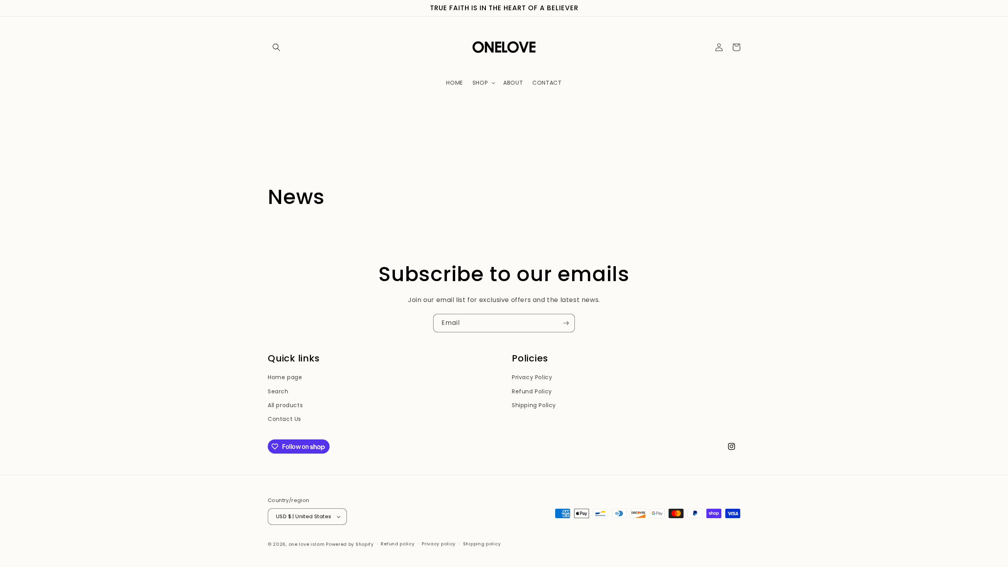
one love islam (307, 544)
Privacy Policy (532, 377)
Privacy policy (439, 544)
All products (285, 405)
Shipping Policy (534, 405)
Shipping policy (482, 544)
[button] (276, 47)
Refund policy (397, 544)
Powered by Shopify (350, 544)
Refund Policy (532, 391)
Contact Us (284, 419)
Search (278, 391)
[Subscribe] (565, 323)
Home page (285, 377)
